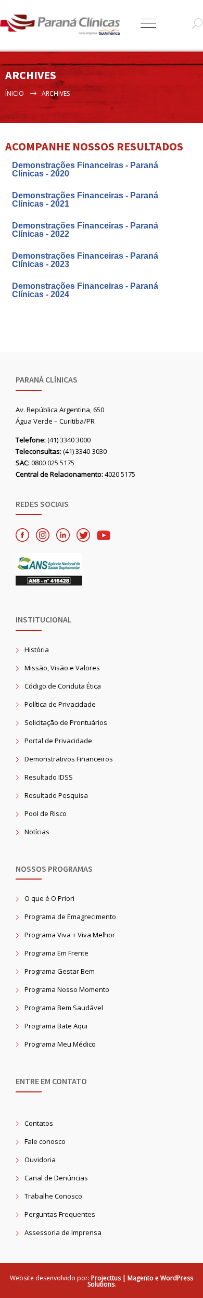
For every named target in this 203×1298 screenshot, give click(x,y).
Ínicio (14, 93)
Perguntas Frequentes (59, 1214)
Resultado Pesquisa (56, 795)
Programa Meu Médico (60, 1044)
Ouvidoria (40, 1159)
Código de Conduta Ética (62, 686)
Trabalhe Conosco (53, 1196)
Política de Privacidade (60, 704)
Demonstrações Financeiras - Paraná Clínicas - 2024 (85, 290)
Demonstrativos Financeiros (68, 758)
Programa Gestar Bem (59, 971)
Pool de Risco (45, 813)
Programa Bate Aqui (55, 1025)
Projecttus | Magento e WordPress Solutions (140, 1281)
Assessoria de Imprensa (63, 1232)
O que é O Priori (49, 898)
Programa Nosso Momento (66, 989)
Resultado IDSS (48, 777)
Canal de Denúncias (56, 1177)
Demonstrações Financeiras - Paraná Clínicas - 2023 (85, 260)
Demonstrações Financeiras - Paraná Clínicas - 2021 (85, 199)
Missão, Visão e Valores (62, 667)
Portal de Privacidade (58, 740)
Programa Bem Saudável (63, 1007)
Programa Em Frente (56, 953)
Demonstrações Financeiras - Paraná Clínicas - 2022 (85, 229)
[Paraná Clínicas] (70, 24)
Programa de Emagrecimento (70, 916)
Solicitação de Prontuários (65, 722)
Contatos (38, 1123)
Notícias (36, 831)
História (36, 649)
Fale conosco (45, 1141)
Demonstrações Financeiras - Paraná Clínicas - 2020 (85, 169)
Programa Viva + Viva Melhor (69, 934)
